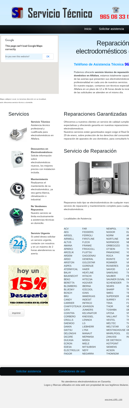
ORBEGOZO (113, 245)
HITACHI (87, 276)
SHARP (110, 289)
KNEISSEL (88, 316)
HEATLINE (88, 272)
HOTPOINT (112, 343)
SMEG (109, 292)
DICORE (68, 336)
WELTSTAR (112, 326)
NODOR (110, 232)
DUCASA (68, 340)
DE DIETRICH (113, 340)
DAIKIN (68, 326)
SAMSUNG (112, 272)
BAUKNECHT (71, 276)
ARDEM (68, 255)
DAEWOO (69, 323)
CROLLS (68, 319)
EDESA (68, 347)
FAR (84, 228)
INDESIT (87, 299)
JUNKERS (87, 309)
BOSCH (68, 292)
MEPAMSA (88, 336)
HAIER (85, 269)
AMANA (68, 245)
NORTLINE (112, 238)
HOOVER (87, 282)
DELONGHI (70, 333)
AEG (66, 232)
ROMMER (111, 262)
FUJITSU (87, 252)
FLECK (86, 242)
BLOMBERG (70, 286)
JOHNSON (88, 306)
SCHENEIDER (113, 282)
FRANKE (87, 245)
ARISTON (69, 262)
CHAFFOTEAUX (72, 306)
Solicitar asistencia (111, 29)
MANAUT (87, 333)
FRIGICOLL (88, 249)
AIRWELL (69, 238)
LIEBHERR (88, 326)
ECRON (68, 343)
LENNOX (87, 319)
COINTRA (69, 313)
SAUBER (111, 276)
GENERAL (87, 259)
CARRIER (69, 303)
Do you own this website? (17, 56)
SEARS (110, 286)
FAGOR (68, 353)
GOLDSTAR (88, 262)
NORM (110, 235)
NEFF (85, 350)
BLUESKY (69, 289)
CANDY (68, 299)
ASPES (67, 265)
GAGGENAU (89, 255)
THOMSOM (112, 353)
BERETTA (69, 282)
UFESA (110, 313)
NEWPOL (111, 228)
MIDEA (86, 340)
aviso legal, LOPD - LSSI (113, 399)
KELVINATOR (89, 313)
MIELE (85, 343)
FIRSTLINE (88, 238)
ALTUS (67, 242)
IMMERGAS (88, 296)
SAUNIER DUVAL (115, 279)
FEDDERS (87, 232)
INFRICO (87, 303)
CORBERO (70, 316)
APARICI (68, 249)
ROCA (109, 255)
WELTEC (111, 323)
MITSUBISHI (89, 347)
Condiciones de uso (72, 371)
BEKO (67, 279)
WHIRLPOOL (113, 333)
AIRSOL (68, 235)
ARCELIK (69, 252)
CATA (67, 309)
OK (47, 56)
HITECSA (87, 279)
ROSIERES (112, 265)
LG (83, 323)
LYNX (85, 330)
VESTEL (110, 319)
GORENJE (88, 265)
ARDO (67, 259)
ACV (66, 228)
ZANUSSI (111, 336)
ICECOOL (87, 289)
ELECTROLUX (71, 350)
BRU (66, 296)
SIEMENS (111, 347)
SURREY (111, 299)
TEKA (109, 303)
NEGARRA (88, 353)
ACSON (110, 350)
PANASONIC (113, 252)
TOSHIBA (111, 309)
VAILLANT (111, 316)
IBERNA (86, 286)
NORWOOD (112, 242)
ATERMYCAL (71, 269)
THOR (109, 306)
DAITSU (68, 330)
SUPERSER (112, 296)
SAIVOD (110, 269)
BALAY (67, 272)
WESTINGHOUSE (115, 330)
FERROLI (87, 235)
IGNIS (85, 292)
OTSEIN (110, 249)
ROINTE (110, 259)
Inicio (87, 29)
